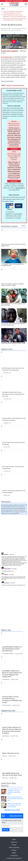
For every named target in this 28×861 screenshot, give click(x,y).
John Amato (5, 778)
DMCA (14, 853)
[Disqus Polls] (14, 533)
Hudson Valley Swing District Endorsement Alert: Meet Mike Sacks (15, 798)
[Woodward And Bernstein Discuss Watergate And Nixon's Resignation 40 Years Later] (14, 383)
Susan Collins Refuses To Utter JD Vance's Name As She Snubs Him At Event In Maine (12, 730)
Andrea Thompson (6, 705)
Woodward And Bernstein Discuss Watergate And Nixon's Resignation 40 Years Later (13, 394)
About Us (14, 842)
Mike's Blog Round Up (10, 753)
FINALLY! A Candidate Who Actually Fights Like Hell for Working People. (14, 805)
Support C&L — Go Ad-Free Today (14, 1)
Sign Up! (5, 829)
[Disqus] (14, 569)
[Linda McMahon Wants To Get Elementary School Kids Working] (12, 639)
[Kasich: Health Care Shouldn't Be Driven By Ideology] (14, 433)
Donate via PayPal (18, 205)
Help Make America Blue (12, 810)
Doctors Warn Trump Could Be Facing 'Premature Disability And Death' (12, 699)
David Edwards (5, 679)
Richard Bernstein (6, 57)
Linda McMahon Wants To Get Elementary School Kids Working (12, 649)
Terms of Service (20, 511)
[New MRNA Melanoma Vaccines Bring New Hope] (12, 765)
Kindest (9, 209)
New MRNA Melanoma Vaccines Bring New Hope (12, 774)
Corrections (14, 855)
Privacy (14, 850)
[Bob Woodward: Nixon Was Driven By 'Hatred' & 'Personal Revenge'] (14, 359)
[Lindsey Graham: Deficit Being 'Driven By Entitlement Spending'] (14, 409)
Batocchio (4, 756)
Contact (14, 845)
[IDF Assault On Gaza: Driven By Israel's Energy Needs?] (14, 457)
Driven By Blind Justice (11, 24)
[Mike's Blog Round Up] (12, 745)
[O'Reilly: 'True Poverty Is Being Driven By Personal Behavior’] (14, 481)
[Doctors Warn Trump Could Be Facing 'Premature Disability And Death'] (12, 688)
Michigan (9, 85)
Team (14, 839)
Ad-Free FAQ (19, 188)
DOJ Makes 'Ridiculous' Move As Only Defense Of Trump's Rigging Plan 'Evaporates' (12, 674)
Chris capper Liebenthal (10, 51)
